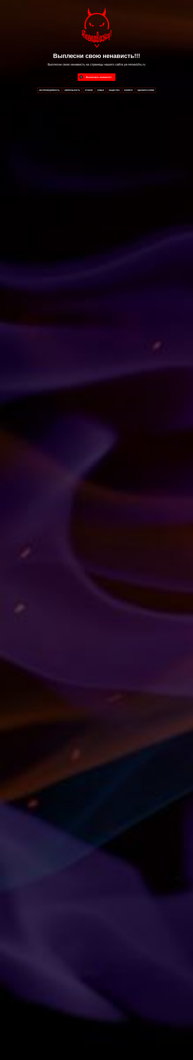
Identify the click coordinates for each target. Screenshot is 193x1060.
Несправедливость (49, 90)
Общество (114, 90)
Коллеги (128, 90)
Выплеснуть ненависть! (99, 77)
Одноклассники (145, 90)
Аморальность (72, 90)
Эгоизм (89, 90)
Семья (100, 90)
